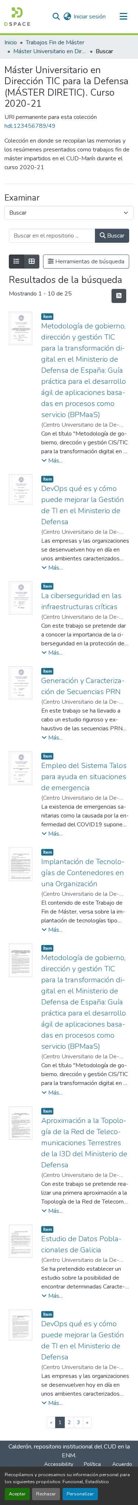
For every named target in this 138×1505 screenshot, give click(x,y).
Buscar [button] (115, 236)
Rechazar (46, 1494)
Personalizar (80, 1494)
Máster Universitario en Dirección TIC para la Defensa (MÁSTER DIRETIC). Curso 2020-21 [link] (50, 51)
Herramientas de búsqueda (89, 261)
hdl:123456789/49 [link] (30, 126)
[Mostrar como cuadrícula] (31, 262)
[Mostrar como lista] (16, 262)
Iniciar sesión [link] (90, 17)
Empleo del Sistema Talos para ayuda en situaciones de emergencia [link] (84, 777)
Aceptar (17, 1494)
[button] (17, 16)
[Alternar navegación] (123, 17)
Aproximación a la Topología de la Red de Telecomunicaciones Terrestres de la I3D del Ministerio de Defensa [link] (84, 1143)
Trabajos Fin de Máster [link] (55, 42)
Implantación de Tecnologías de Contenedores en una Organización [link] (82, 873)
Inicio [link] (10, 42)
